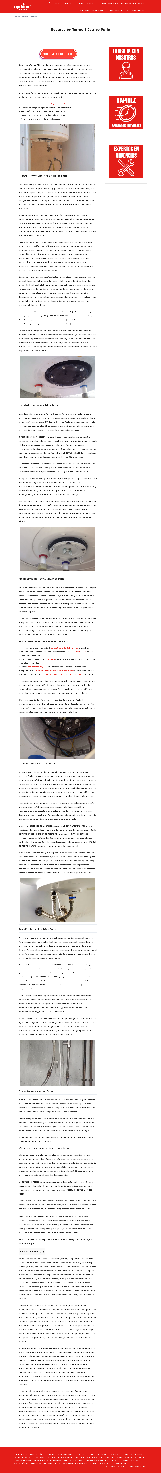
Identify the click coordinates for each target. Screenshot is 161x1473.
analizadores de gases (38, 667)
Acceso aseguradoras (135, 10)
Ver (42, 1252)
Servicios (90, 3)
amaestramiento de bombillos (64, 648)
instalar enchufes (78, 652)
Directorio (67, 3)
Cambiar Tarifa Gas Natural (132, 3)
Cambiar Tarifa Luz (115, 10)
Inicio (56, 3)
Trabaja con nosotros (109, 3)
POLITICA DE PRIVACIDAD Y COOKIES (132, 1466)
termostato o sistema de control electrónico (53, 670)
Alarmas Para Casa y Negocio (91, 10)
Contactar (79, 3)
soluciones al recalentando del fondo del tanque (62, 674)
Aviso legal (110, 1466)
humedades (49, 659)
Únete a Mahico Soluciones (25, 17)
